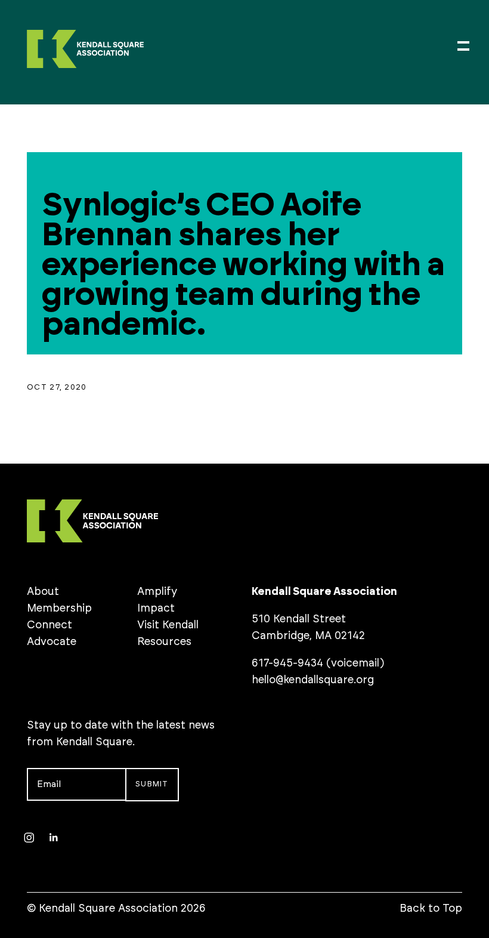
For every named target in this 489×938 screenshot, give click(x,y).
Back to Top (431, 908)
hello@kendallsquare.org (313, 680)
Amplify (157, 592)
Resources (164, 642)
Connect (49, 625)
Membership (59, 608)
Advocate (51, 642)
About (43, 592)
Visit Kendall (168, 625)
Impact (156, 608)
